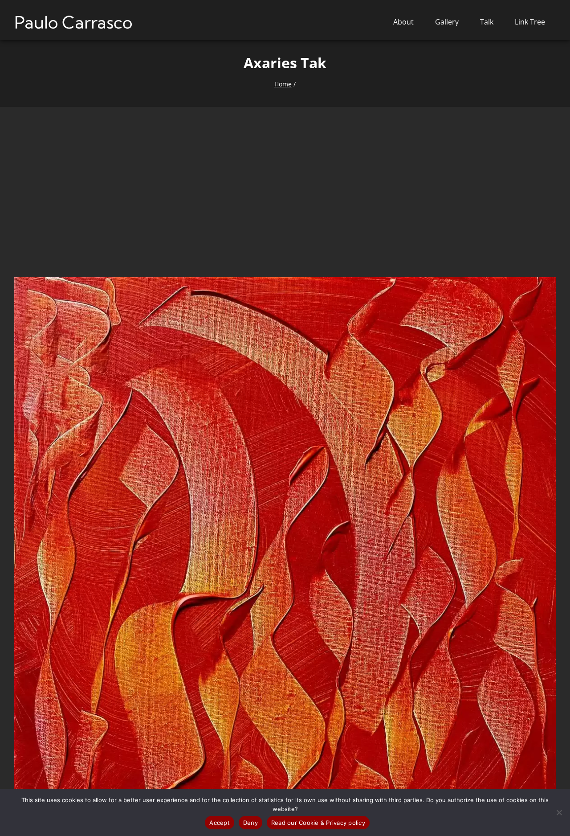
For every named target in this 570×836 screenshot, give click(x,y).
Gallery (447, 22)
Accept (219, 822)
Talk (486, 22)
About (403, 22)
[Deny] (558, 812)
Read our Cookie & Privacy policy (318, 822)
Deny (250, 822)
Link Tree (530, 22)
